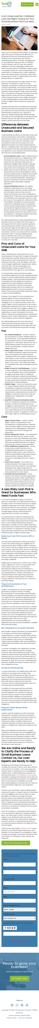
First (4, 868)
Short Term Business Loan (16, 843)
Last (4, 875)
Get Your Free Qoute (19, 941)
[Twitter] (27, 1005)
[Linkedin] (22, 1005)
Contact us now (26, 828)
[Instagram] (17, 1005)
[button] (36, 4)
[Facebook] (12, 1005)
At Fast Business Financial (24, 775)
